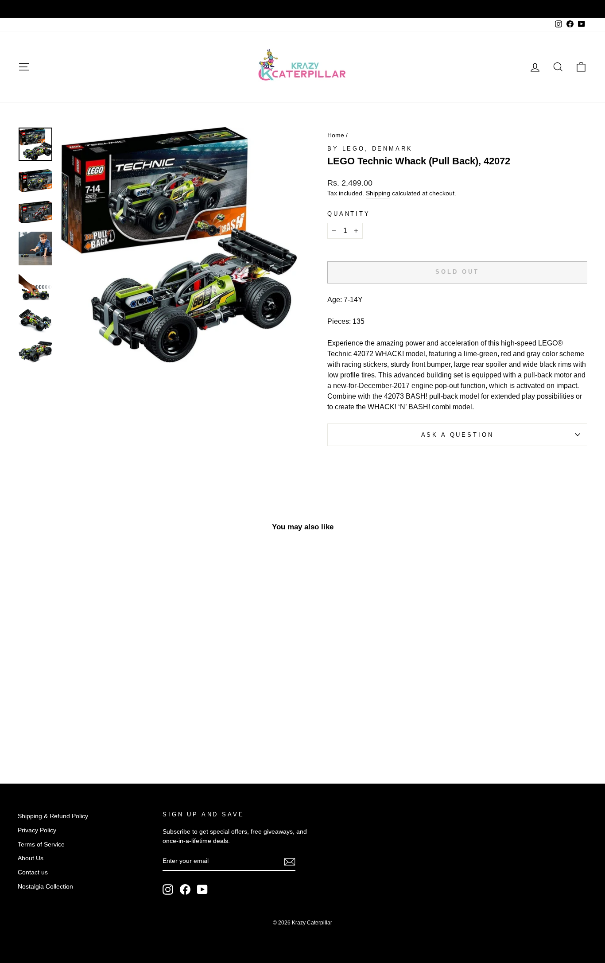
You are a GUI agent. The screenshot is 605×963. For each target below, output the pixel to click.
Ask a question (457, 434)
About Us (30, 858)
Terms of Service (41, 844)
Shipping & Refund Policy (53, 816)
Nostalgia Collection (45, 886)
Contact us (33, 872)
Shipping (378, 193)
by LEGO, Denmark (369, 148)
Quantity (348, 213)
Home (335, 135)
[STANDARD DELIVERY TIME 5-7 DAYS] (302, 8)
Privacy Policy (37, 830)
